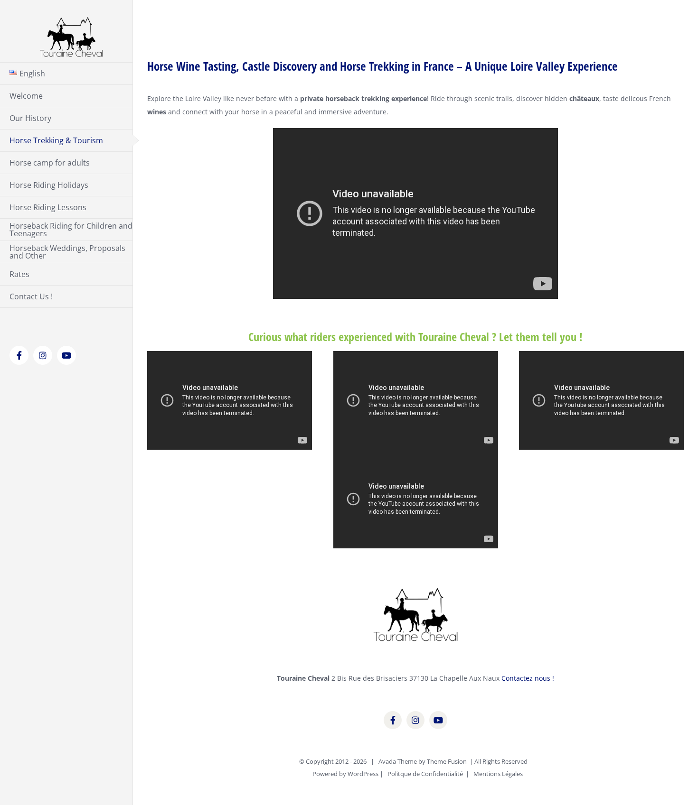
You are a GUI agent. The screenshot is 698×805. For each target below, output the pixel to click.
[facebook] (393, 720)
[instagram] (415, 720)
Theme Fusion (447, 761)
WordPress (363, 773)
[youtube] (438, 720)
